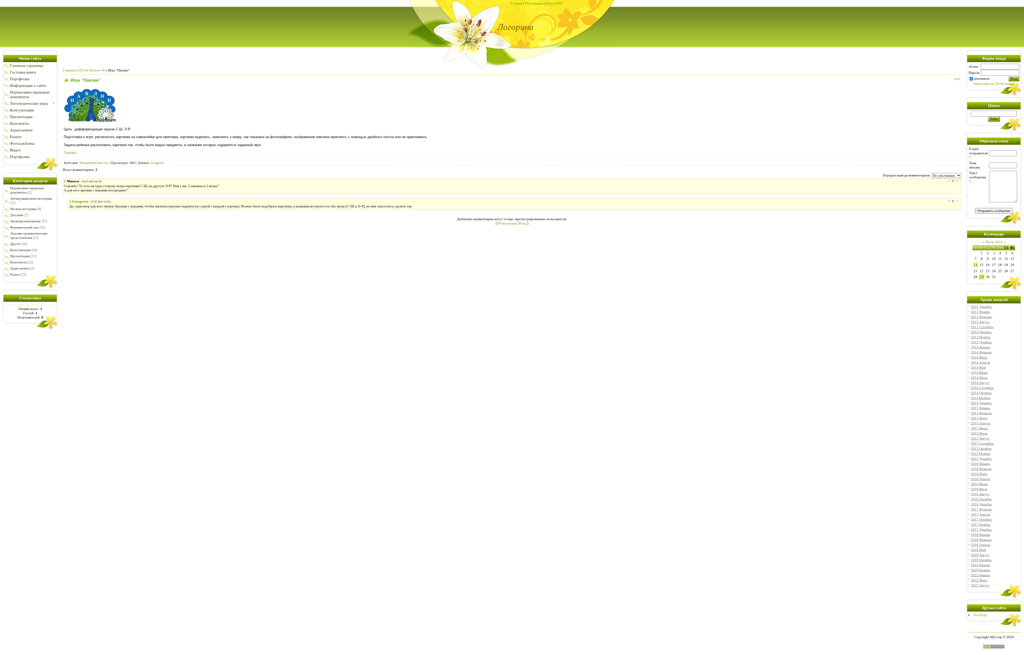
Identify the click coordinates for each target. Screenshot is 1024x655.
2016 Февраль (981, 469)
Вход (550, 3)
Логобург (980, 615)
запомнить (982, 79)
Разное (15, 274)
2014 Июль (979, 378)
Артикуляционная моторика (31, 198)
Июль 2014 (994, 242)
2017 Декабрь (981, 530)
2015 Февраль (981, 413)
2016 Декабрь (981, 504)
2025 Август (980, 585)
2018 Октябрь (981, 560)
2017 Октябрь (981, 519)
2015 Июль (979, 433)
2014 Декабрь (981, 403)
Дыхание (17, 215)
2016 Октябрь (981, 499)
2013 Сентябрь (982, 327)
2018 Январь (980, 535)
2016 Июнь (979, 484)
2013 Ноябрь (980, 337)
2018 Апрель (980, 545)
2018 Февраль (981, 540)
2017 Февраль (981, 509)
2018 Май (978, 550)
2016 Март (979, 474)
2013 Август (980, 322)
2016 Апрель (980, 479)
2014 (82, 70)
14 (103, 70)
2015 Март (979, 418)
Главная (516, 3)
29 (981, 277)
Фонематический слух (24, 227)
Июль (93, 70)
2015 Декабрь (981, 459)
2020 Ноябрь (980, 570)
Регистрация (534, 3)
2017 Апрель (980, 514)
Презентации (20, 256)
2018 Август (980, 555)
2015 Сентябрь (982, 443)
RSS (559, 3)
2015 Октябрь (981, 449)
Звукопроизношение (25, 221)
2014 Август (980, 383)
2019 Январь (980, 565)
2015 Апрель (980, 423)
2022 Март (979, 580)
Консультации (20, 250)
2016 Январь (980, 464)
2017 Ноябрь (980, 525)
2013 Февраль (981, 317)
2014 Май (978, 367)
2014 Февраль (981, 352)
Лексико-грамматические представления (29, 235)
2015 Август (980, 438)
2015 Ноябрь (980, 454)
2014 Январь (980, 347)
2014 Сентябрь (982, 388)
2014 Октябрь (981, 393)
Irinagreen (157, 163)
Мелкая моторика (23, 209)
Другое (15, 244)
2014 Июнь (979, 373)
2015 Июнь (979, 428)
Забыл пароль (983, 84)
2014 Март (979, 357)
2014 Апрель (980, 362)
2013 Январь (980, 312)
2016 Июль (979, 489)
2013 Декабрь (981, 342)
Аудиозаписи (20, 268)
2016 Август (980, 494)
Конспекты (18, 262)
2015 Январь (980, 408)
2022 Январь (980, 575)
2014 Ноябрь (980, 398)
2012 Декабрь (981, 307)
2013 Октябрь (981, 332)
